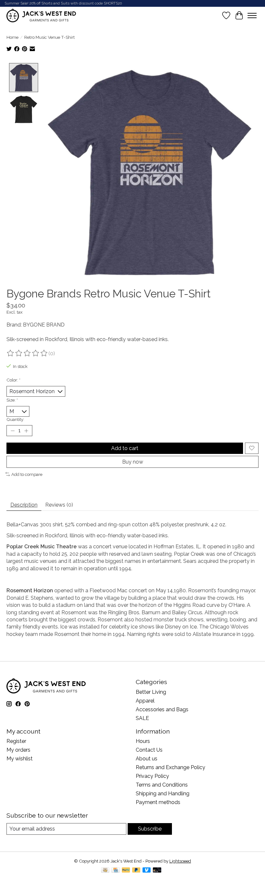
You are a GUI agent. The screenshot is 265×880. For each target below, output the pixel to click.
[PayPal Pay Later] (136, 870)
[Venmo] (147, 870)
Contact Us (149, 750)
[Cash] (105, 870)
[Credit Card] (115, 870)
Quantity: (15, 419)
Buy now (132, 462)
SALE (142, 718)
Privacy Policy (152, 776)
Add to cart (124, 448)
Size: (12, 399)
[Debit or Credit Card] (157, 870)
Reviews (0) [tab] (59, 505)
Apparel (145, 701)
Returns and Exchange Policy (170, 767)
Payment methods (158, 802)
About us (146, 759)
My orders (18, 750)
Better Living (151, 692)
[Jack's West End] (41, 15)
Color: (13, 379)
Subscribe (150, 829)
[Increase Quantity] (26, 430)
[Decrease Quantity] (12, 430)
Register (16, 741)
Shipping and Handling (162, 793)
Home (12, 37)
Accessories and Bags (162, 709)
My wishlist (19, 759)
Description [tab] (23, 505)
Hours (143, 741)
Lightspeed (180, 861)
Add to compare (26, 474)
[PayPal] (126, 870)
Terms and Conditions (162, 785)
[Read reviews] (27, 353)
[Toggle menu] (252, 15)
